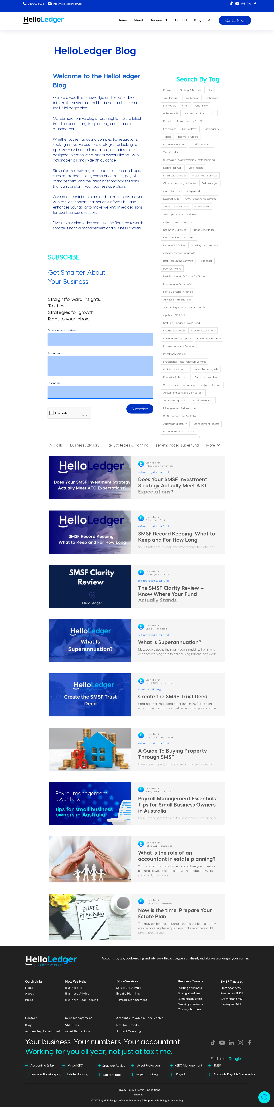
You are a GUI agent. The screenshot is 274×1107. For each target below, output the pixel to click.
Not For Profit (189, 128)
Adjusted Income (211, 384)
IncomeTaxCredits (188, 136)
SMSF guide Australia (176, 206)
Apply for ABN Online (175, 315)
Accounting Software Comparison (183, 392)
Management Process (206, 423)
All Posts (56, 445)
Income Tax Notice (174, 330)
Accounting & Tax (42, 1065)
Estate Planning (77, 1074)
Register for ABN (172, 167)
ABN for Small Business (177, 299)
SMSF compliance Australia (179, 415)
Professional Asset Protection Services (184, 361)
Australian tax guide (206, 369)
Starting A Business (191, 90)
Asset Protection (148, 1065)
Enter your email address (62, 330)
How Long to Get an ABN (177, 284)
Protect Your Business (204, 175)
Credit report (195, 167)
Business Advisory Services (178, 346)
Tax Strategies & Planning (127, 445)
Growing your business (204, 245)
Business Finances (174, 144)
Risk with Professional (175, 377)
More (210, 445)
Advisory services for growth (179, 252)
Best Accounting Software (178, 260)
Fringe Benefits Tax (204, 229)
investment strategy (174, 353)
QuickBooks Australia (175, 369)
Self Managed (210, 183)
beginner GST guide (174, 229)
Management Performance (179, 408)
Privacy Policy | (127, 1089)
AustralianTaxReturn (175, 423)
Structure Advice (113, 1065)
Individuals (169, 105)
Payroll (167, 121)
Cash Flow (201, 105)
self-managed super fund (177, 445)
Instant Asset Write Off (190, 121)
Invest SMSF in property (177, 338)
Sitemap (138, 1094)
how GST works (172, 268)
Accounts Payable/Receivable (234, 1074)
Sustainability (211, 128)
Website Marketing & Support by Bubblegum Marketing (151, 1100)
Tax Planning (170, 97)
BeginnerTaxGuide (174, 245)
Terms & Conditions (148, 1089)
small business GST (174, 175)
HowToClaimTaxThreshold (178, 291)
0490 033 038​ (35, 3)
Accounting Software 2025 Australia (184, 307)
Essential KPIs (171, 198)
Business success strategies (179, 431)
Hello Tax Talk (170, 113)
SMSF (185, 105)
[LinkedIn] (249, 3)
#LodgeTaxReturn (203, 400)
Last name (54, 383)
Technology (212, 97)
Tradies (167, 136)
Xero (212, 113)
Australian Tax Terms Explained (181, 190)
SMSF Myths (202, 206)
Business (168, 90)
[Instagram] (243, 3)
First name (54, 353)
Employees (169, 128)
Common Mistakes (205, 377)
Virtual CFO (75, 1065)
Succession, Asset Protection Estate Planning (189, 159)
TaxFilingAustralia (201, 144)
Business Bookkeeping (46, 1074)
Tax (210, 90)
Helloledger (206, 260)
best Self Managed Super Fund (181, 322)
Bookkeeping (192, 97)
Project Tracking (147, 1074)
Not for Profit (112, 1074)
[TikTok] (231, 3)
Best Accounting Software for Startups (185, 276)
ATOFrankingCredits (175, 400)
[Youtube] (237, 3)
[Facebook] (255, 3)
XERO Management (188, 1065)
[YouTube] (222, 1042)
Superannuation (194, 113)
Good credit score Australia (178, 237)
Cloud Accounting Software (179, 183)
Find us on (226, 1058)
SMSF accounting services (200, 198)
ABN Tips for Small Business (179, 214)
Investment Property (209, 338)
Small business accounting (179, 384)
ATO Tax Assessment (203, 330)
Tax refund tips (171, 152)
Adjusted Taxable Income (178, 221)
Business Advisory (84, 445)
